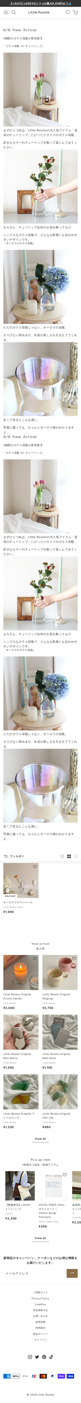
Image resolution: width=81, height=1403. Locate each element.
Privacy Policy (40, 1298)
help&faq (40, 1304)
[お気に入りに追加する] (35, 866)
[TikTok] (51, 1356)
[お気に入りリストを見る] (67, 12)
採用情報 (41, 1321)
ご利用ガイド (40, 1292)
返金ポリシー (40, 1333)
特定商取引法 (40, 1310)
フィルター (16, 856)
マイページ (40, 1339)
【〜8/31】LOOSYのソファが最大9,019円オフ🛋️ (40, 3)
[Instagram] (30, 1356)
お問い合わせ (40, 1316)
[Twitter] (37, 1356)
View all (40, 1138)
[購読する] (72, 1273)
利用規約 (41, 1327)
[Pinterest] (44, 1356)
